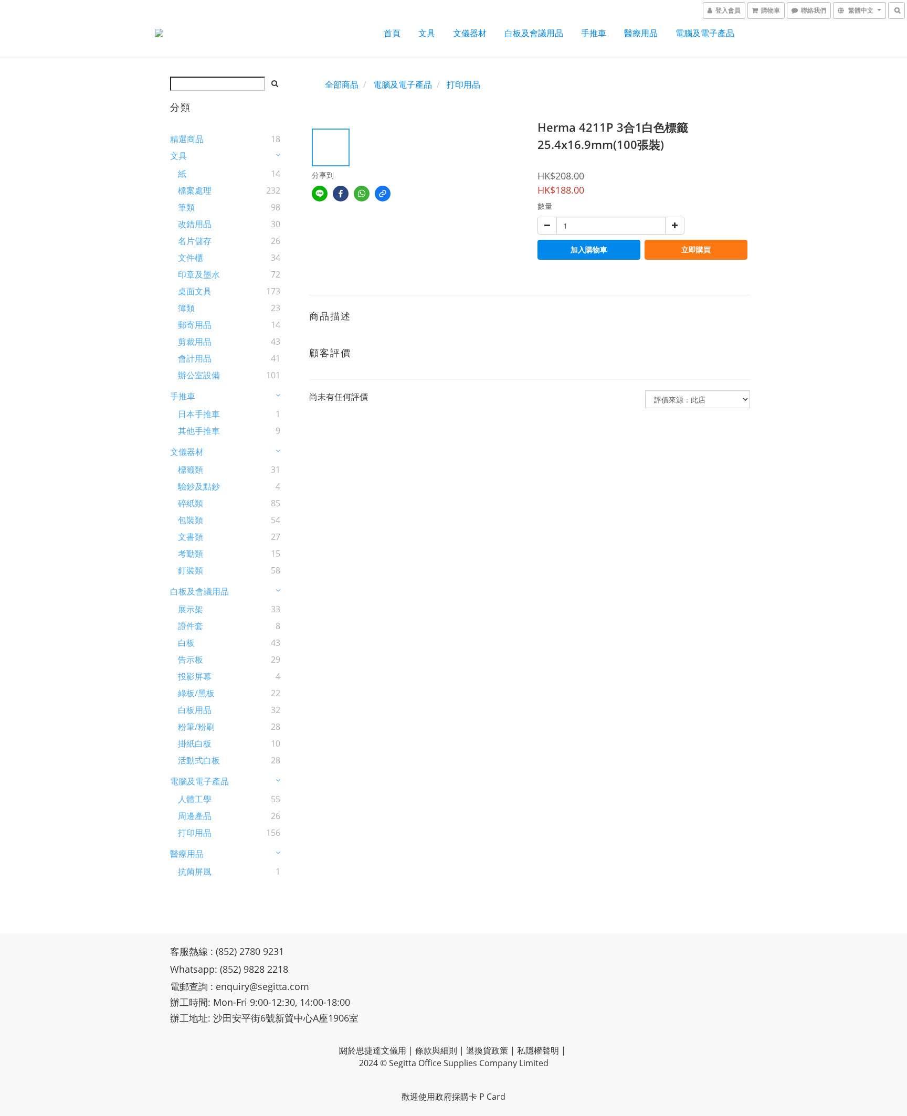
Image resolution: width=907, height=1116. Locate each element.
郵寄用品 (195, 325)
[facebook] (341, 193)
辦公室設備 (199, 375)
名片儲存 (195, 241)
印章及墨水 (199, 274)
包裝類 (190, 520)
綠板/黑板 (196, 693)
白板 (186, 643)
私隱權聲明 (538, 1050)
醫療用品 (641, 33)
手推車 (593, 33)
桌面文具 (195, 291)
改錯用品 (195, 224)
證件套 (190, 626)
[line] (320, 193)
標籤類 (190, 469)
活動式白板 (199, 760)
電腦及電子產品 (705, 33)
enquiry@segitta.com (262, 986)
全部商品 (341, 84)
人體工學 (195, 799)
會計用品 (195, 358)
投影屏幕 (195, 676)
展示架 (190, 609)
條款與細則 (436, 1050)
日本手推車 (199, 414)
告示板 (190, 659)
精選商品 (187, 139)
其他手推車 (199, 431)
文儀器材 (470, 33)
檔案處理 (195, 190)
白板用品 (195, 710)
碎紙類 (190, 503)
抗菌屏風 (195, 871)
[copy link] (383, 193)
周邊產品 (195, 816)
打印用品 (195, 832)
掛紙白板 (195, 743)
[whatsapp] (362, 193)
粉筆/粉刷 (196, 726)
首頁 (392, 33)
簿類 (186, 308)
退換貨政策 (487, 1050)
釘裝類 (190, 570)
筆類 (186, 207)
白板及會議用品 (533, 33)
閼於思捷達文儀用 (372, 1050)
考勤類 (190, 553)
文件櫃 (190, 257)
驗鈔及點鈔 (199, 486)
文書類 (190, 537)
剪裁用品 (195, 341)
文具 (426, 33)
